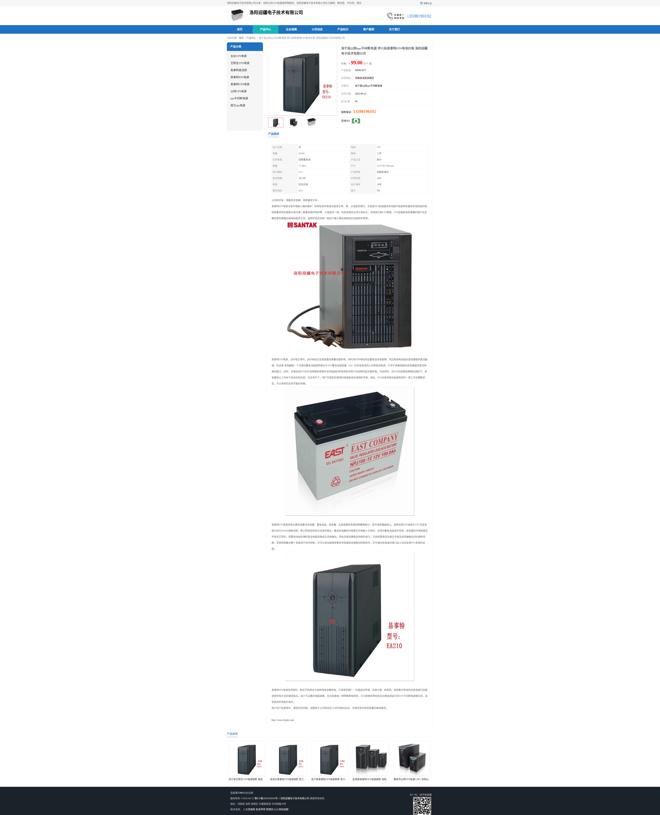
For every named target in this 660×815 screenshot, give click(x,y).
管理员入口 (272, 809)
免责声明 (260, 809)
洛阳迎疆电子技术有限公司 (294, 798)
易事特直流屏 (238, 70)
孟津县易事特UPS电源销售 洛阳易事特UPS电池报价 (319, 779)
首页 (240, 29)
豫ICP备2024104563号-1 (267, 798)
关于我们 (394, 29)
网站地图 (283, 809)
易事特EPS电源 (239, 77)
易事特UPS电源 (239, 84)
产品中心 (265, 29)
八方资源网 (249, 809)
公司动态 (317, 29)
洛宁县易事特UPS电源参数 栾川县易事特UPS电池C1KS (280, 779)
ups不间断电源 (239, 98)
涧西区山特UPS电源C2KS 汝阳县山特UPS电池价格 (401, 779)
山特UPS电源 (238, 91)
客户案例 (368, 29)
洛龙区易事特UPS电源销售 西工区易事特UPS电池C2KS (238, 779)
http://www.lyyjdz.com (283, 720)
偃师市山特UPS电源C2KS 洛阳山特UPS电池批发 (359, 779)
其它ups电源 (237, 105)
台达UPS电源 (238, 56)
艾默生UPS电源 (239, 63)
